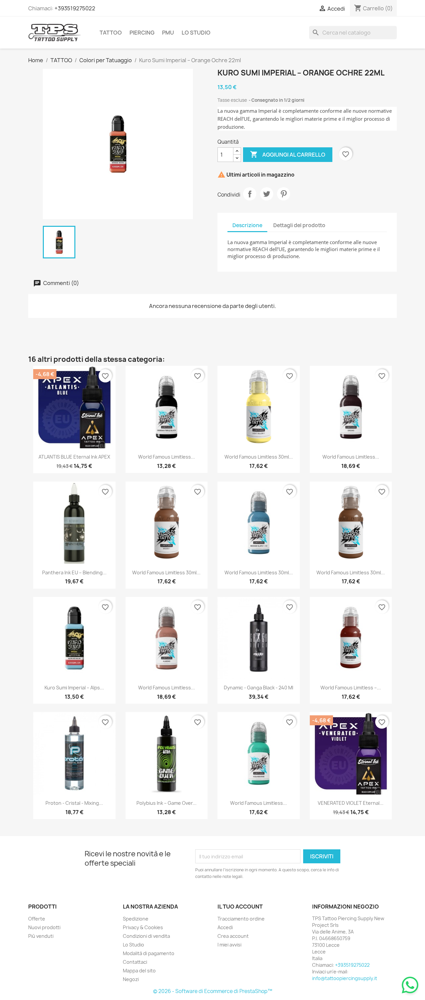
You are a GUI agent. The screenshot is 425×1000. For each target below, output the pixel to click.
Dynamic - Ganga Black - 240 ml (258, 687)
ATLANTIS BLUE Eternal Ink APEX (74, 457)
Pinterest (283, 194)
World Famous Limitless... (166, 457)
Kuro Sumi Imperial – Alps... (74, 687)
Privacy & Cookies (143, 927)
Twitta (266, 194)
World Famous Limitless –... (350, 687)
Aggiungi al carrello (287, 154)
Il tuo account (240, 906)
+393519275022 (74, 8)
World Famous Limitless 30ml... (258, 457)
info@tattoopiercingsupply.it (344, 978)
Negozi (131, 979)
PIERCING (141, 32)
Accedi (225, 927)
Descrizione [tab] (247, 225)
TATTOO (111, 32)
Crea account (233, 936)
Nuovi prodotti (44, 927)
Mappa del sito (139, 970)
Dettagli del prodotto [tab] (299, 225)
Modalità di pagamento (148, 953)
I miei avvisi (229, 944)
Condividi (249, 194)
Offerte (36, 919)
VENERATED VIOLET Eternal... (350, 803)
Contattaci (135, 962)
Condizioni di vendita (146, 936)
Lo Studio (196, 32)
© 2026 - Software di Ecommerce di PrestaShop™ (212, 991)
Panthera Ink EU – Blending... (74, 572)
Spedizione (135, 919)
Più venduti (40, 936)
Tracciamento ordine (241, 919)
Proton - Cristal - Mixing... (74, 803)
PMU (168, 32)
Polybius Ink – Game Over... (166, 803)
